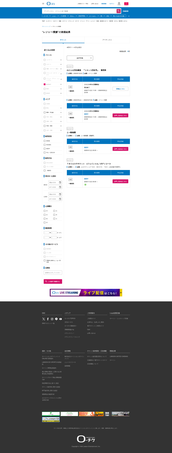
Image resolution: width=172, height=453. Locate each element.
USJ (107, 16)
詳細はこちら (120, 89)
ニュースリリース (70, 362)
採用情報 (67, 366)
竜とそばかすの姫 (118, 16)
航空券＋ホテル (123, 21)
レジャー (93, 21)
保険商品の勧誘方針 (48, 394)
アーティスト (107, 40)
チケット (63, 40)
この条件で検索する (54, 281)
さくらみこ (92, 16)
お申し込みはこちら (120, 115)
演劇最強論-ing (69, 329)
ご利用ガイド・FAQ (82, 3)
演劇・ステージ (63, 21)
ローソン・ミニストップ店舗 (119, 318)
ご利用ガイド (91, 318)
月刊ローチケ (69, 322)
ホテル (116, 21)
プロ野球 (63, 16)
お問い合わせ (94, 3)
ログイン (111, 3)
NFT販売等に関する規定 (49, 390)
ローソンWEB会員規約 (49, 368)
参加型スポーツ (104, 21)
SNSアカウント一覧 (48, 323)
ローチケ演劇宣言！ (71, 326)
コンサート (49, 21)
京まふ (72, 16)
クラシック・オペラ (73, 21)
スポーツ (55, 21)
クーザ (46, 16)
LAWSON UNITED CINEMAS (119, 356)
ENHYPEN (82, 16)
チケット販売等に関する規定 (51, 387)
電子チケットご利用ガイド (95, 326)
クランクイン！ (69, 333)
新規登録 (104, 3)
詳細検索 (125, 11)
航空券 (111, 21)
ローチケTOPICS (70, 318)
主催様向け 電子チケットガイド (97, 360)
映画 (98, 21)
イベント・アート (85, 21)
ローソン (112, 360)
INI (101, 16)
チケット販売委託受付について (97, 356)
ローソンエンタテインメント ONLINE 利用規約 (51, 357)
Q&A (88, 329)
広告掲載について (92, 364)
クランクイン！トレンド (72, 337)
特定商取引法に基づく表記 (50, 383)
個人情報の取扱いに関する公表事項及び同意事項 (52, 373)
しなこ (54, 16)
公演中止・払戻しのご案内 (95, 322)
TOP (43, 21)
